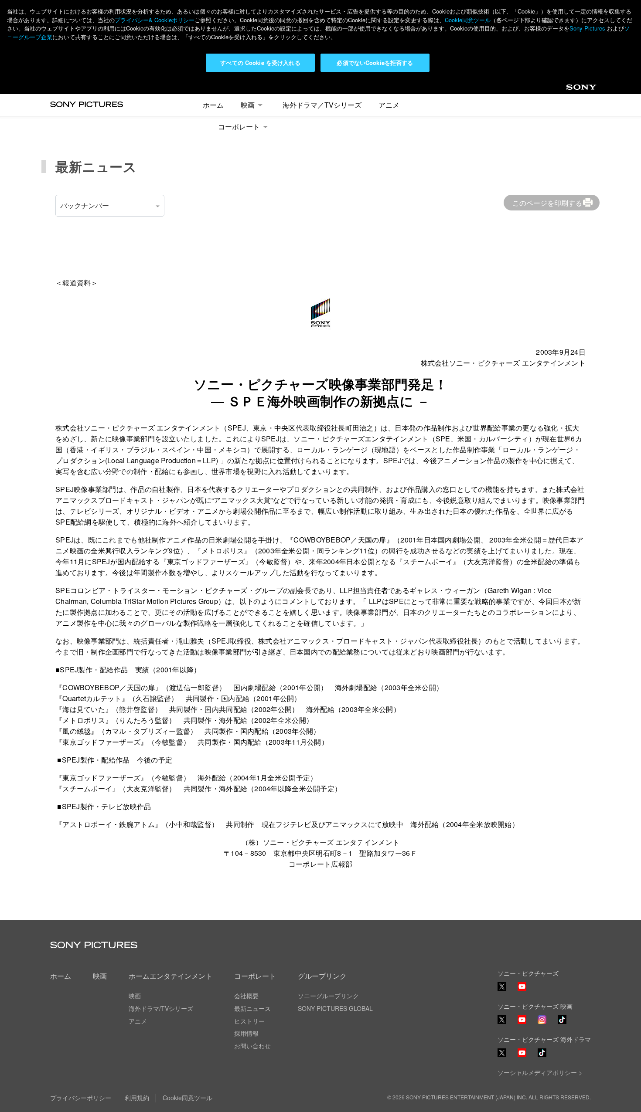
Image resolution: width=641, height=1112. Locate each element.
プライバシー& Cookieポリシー (154, 20)
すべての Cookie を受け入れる (260, 62)
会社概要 (246, 995)
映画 (248, 105)
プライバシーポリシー (80, 1097)
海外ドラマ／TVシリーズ (322, 105)
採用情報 (246, 1033)
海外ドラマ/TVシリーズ (161, 1008)
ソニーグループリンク (328, 995)
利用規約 (137, 1097)
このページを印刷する (547, 203)
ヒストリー (249, 1021)
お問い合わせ (252, 1045)
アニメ (388, 105)
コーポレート (239, 127)
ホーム (213, 105)
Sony (574, 90)
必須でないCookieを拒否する (375, 62)
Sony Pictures (587, 28)
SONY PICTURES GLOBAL (335, 1008)
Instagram (542, 1023)
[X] (502, 1019)
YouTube (522, 990)
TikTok (562, 1023)
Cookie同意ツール (468, 20)
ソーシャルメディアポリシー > (540, 1072)
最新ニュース (252, 1008)
